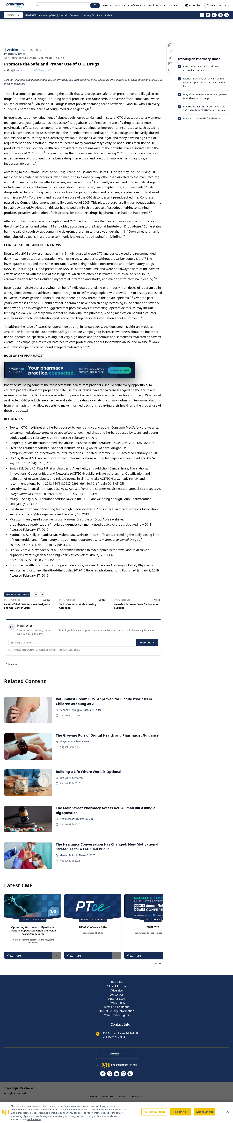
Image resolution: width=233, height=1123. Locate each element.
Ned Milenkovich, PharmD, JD (76, 818)
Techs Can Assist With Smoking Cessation (22, 606)
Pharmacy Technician (92, 15)
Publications (12, 664)
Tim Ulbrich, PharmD (72, 777)
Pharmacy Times (14, 54)
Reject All (180, 1111)
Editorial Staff (116, 999)
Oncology (74, 15)
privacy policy (72, 649)
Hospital (63, 15)
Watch (118, 5)
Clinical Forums (116, 986)
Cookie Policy (34, 1119)
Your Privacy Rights (116, 1015)
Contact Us (117, 994)
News (122, 1096)
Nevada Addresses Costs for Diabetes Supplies (81, 606)
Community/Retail (47, 15)
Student (108, 15)
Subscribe (145, 642)
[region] (116, 1112)
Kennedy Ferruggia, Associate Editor (80, 709)
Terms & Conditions (116, 1007)
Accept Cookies (204, 1111)
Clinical (11, 15)
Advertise (117, 990)
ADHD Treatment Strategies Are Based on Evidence (136, 606)
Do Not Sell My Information (116, 1011)
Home (93, 1096)
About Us (116, 982)
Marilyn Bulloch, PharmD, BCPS (77, 855)
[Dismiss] (131, 366)
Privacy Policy (116, 1003)
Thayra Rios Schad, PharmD (75, 741)
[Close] (227, 1111)
